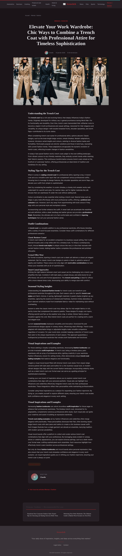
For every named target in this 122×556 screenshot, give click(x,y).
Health (47, 4)
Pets (87, 4)
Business (19, 4)
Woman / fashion (110, 4)
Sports (93, 4)
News (81, 4)
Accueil (27, 15)
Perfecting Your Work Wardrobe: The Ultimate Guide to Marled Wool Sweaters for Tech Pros (77, 514)
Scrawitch (69, 4)
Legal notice (57, 545)
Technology (101, 4)
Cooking (27, 4)
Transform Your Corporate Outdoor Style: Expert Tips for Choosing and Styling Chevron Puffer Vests (42, 514)
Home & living (54, 4)
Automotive (10, 4)
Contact (65, 545)
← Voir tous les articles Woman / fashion (42, 489)
